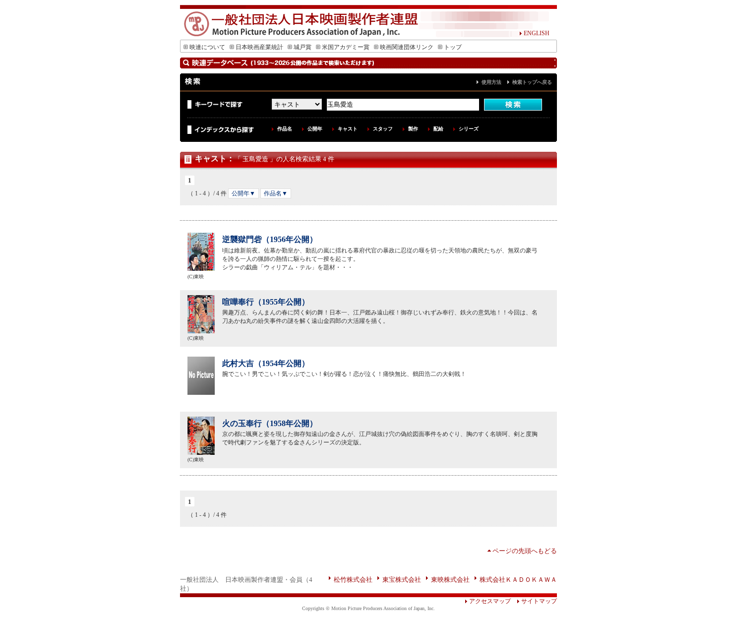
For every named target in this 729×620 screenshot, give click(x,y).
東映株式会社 (450, 579)
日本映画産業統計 (259, 47)
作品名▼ (276, 193)
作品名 (284, 128)
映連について (207, 47)
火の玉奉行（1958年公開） (269, 423)
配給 (438, 128)
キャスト (348, 128)
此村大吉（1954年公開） (265, 363)
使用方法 (491, 82)
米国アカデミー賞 (345, 47)
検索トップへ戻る (532, 82)
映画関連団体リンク (406, 47)
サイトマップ (539, 601)
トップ (453, 47)
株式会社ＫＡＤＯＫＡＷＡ (518, 579)
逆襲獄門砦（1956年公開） (269, 239)
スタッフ (383, 128)
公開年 (314, 128)
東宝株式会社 (401, 579)
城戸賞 (302, 47)
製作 (413, 128)
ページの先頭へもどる (524, 551)
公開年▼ (243, 193)
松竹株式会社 (353, 579)
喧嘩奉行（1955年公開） (265, 302)
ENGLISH (536, 33)
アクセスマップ (490, 601)
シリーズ (469, 128)
